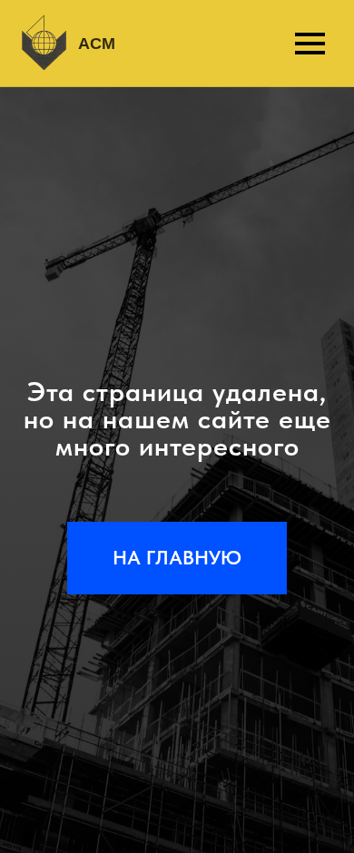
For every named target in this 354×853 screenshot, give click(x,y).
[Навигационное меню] (309, 43)
